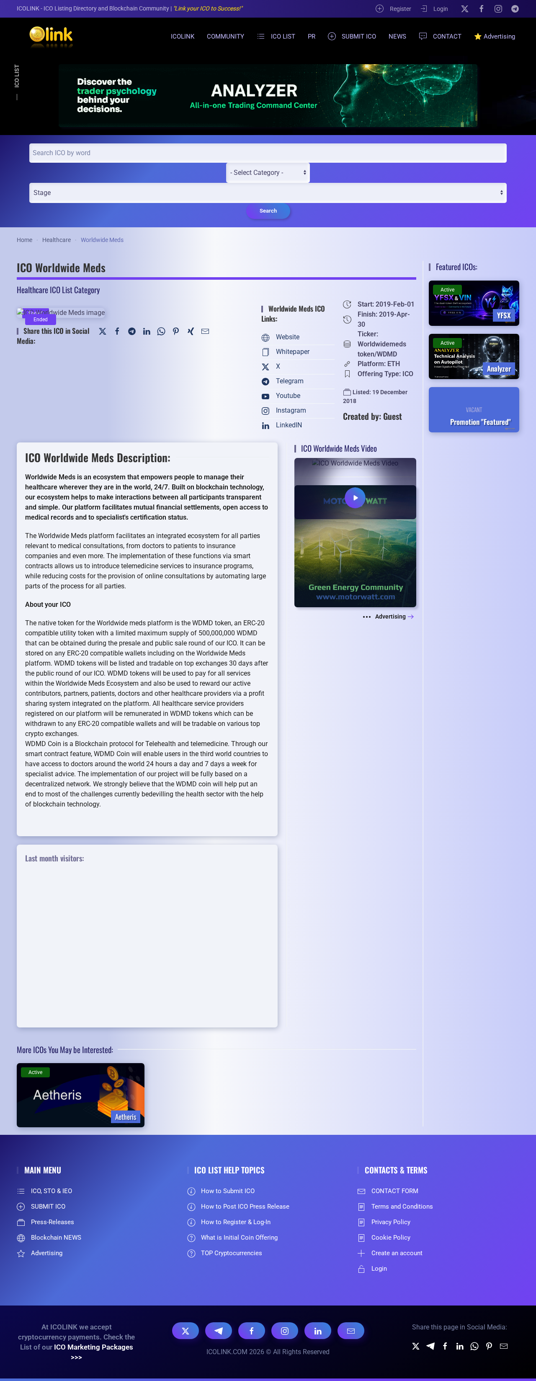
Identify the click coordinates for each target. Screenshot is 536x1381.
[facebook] (445, 1346)
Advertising (390, 616)
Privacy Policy (390, 1222)
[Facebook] (481, 8)
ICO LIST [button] (283, 36)
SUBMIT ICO (359, 36)
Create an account (397, 1253)
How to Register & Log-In (236, 1222)
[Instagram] (498, 8)
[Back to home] (46, 36)
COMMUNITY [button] (225, 36)
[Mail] (205, 331)
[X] (465, 8)
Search (268, 211)
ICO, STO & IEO (51, 1191)
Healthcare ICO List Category (58, 289)
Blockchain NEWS (56, 1237)
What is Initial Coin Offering (239, 1237)
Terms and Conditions (402, 1206)
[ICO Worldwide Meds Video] (355, 488)
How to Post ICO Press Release (245, 1206)
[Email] (351, 1330)
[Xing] (190, 331)
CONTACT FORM (394, 1191)
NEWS (397, 36)
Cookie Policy (390, 1237)
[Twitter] (102, 331)
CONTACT (447, 36)
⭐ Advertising (494, 36)
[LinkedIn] (146, 331)
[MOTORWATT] (355, 546)
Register (400, 8)
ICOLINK (182, 36)
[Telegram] (515, 8)
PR (311, 36)
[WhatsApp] (161, 331)
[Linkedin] (460, 1346)
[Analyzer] (268, 95)
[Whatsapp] (474, 1346)
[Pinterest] (176, 331)
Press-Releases (52, 1222)
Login (440, 8)
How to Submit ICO (228, 1191)
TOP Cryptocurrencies (231, 1253)
